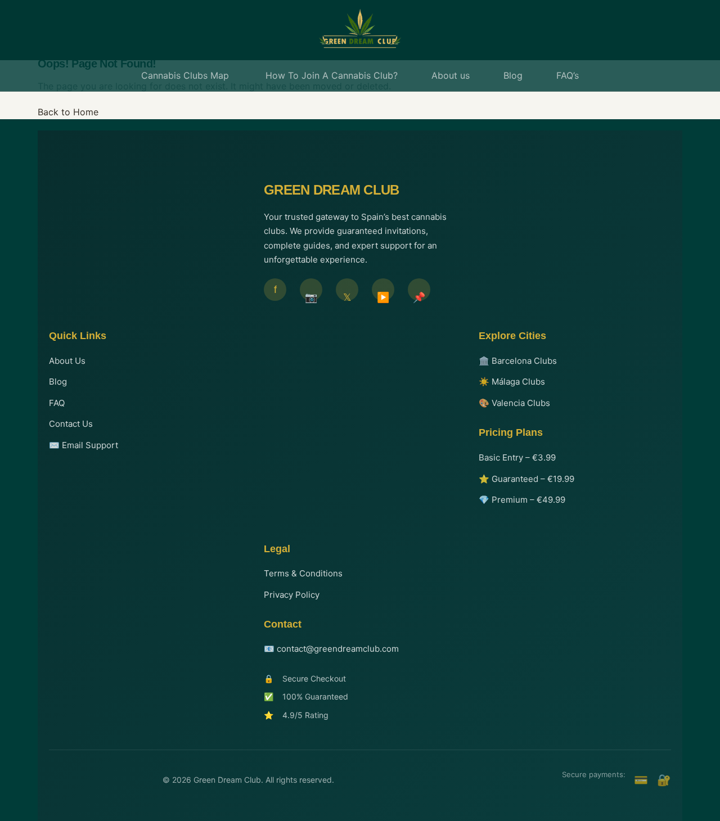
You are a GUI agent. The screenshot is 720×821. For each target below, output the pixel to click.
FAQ (57, 403)
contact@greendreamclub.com (338, 648)
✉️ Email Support (83, 445)
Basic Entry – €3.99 (517, 457)
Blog (58, 381)
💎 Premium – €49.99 (522, 499)
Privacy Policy (292, 594)
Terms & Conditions (303, 573)
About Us (67, 360)
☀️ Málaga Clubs (512, 381)
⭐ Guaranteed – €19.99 (526, 478)
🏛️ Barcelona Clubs (518, 360)
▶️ (383, 296)
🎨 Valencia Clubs (514, 403)
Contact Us (71, 423)
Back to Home (68, 112)
